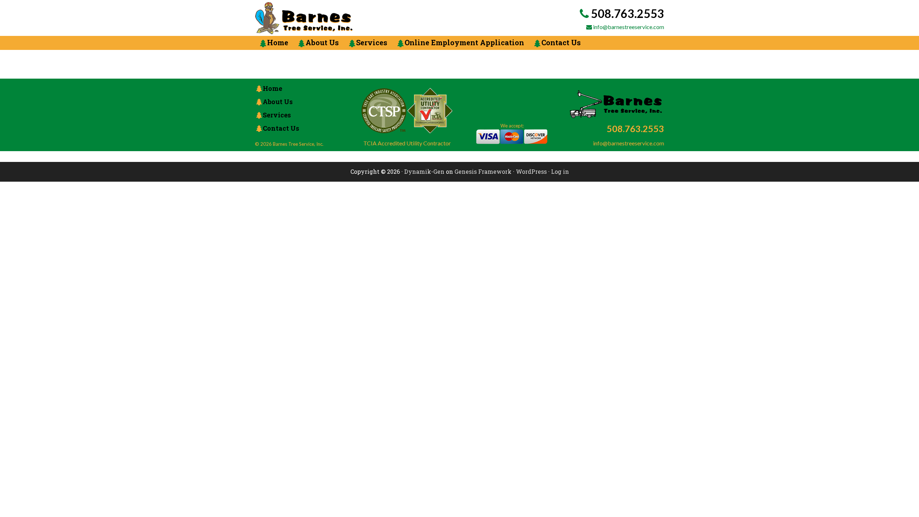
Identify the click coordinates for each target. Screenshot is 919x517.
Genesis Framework (483, 171)
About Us (278, 101)
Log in (560, 171)
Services (277, 115)
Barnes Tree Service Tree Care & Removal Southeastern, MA (350, 18)
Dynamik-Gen (424, 171)
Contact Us (281, 128)
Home (272, 88)
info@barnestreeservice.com (628, 26)
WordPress (531, 171)
